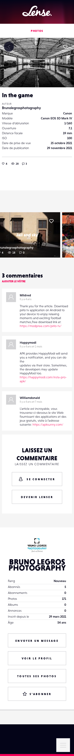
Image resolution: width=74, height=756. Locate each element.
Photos (37, 30)
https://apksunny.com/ (48, 424)
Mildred (25, 295)
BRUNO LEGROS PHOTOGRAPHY (37, 564)
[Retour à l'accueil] (37, 11)
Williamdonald (30, 397)
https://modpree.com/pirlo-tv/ (41, 326)
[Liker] (65, 47)
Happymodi (28, 342)
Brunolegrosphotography (21, 108)
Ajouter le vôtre (13, 281)
